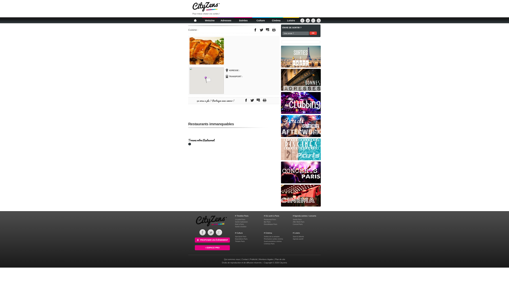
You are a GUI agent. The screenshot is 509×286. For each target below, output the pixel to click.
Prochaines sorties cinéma (273, 239)
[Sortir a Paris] (211, 227)
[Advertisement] (255, 7)
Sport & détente (298, 237)
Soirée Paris (297, 219)
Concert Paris (298, 224)
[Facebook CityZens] (202, 235)
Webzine (210, 20)
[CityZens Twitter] (308, 22)
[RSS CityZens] (319, 22)
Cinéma (276, 20)
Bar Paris (267, 222)
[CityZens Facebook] (302, 22)
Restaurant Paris (270, 219)
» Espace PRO (212, 248)
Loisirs (291, 20)
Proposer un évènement (214, 240)
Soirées (243, 20)
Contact (245, 259)
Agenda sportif (298, 239)
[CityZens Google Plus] (313, 22)
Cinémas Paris (269, 244)
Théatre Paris (240, 241)
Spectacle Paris (240, 237)
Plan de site (280, 259)
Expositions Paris (241, 239)
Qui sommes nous (232, 259)
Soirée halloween (241, 222)
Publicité (253, 259)
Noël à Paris (239, 224)
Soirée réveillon (240, 227)
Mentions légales (266, 259)
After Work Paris (298, 222)
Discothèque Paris (270, 224)
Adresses (226, 20)
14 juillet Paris (240, 219)
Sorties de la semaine (272, 237)
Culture (260, 20)
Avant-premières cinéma (273, 241)
